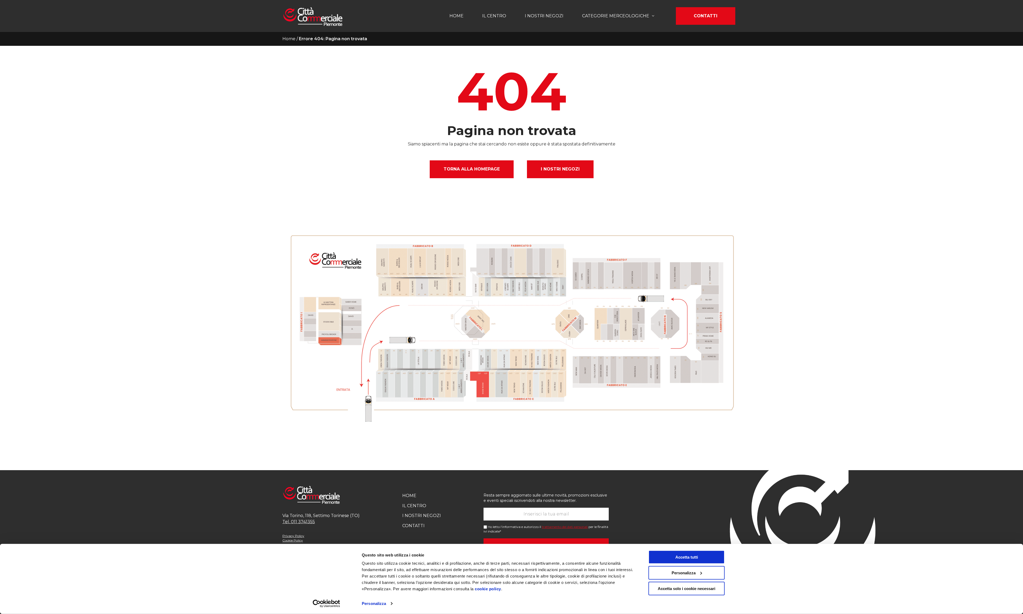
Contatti (705, 15)
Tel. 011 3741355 (298, 521)
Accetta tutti (686, 557)
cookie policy (488, 589)
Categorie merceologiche (615, 15)
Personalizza (374, 603)
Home (456, 15)
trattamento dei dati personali (565, 527)
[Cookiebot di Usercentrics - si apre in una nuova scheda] (326, 604)
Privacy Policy (293, 536)
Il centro (494, 15)
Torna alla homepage (472, 169)
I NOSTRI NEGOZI (560, 169)
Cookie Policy (292, 540)
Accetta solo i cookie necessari (686, 588)
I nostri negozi (544, 15)
